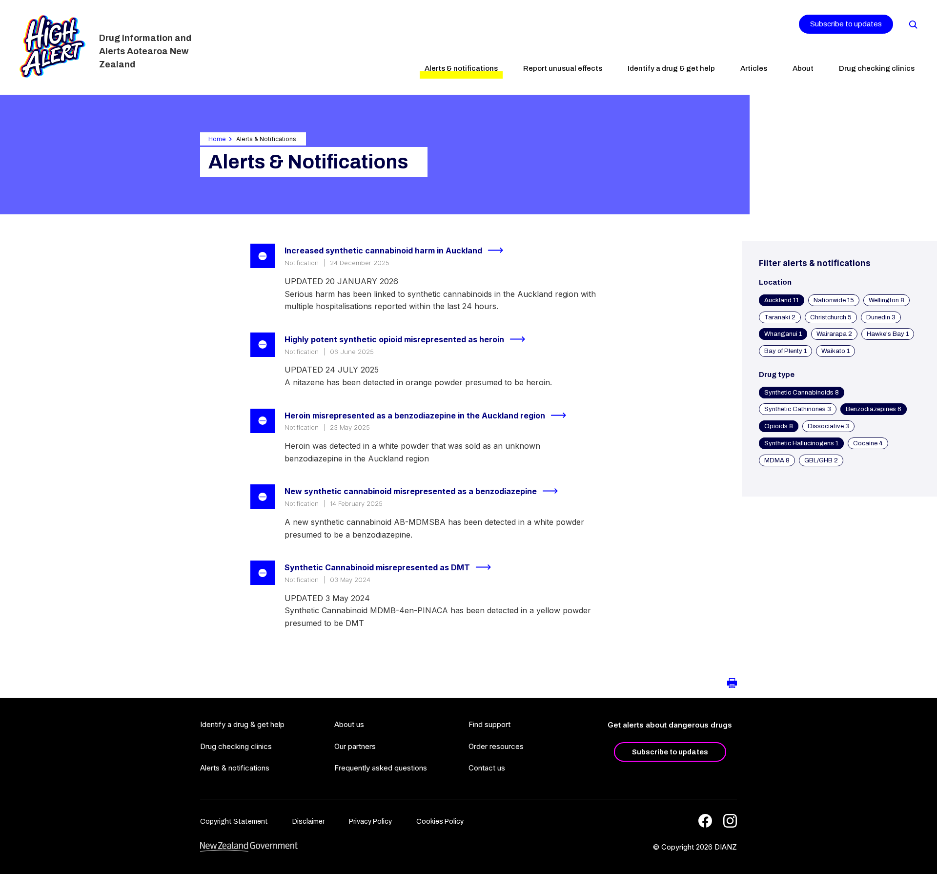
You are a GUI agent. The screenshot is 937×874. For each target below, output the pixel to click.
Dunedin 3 (881, 317)
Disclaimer (308, 821)
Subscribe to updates (846, 24)
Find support (489, 724)
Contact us (486, 767)
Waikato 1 (835, 351)
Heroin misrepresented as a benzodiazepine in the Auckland (415, 415)
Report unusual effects (562, 68)
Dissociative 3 (828, 426)
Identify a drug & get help (671, 68)
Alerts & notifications (461, 68)
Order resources (496, 746)
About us (349, 724)
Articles (753, 68)
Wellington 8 (886, 300)
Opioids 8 (778, 426)
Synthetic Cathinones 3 (797, 409)
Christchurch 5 (831, 317)
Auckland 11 (781, 300)
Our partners (355, 746)
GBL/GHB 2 (821, 460)
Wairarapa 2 (834, 334)
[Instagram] (730, 821)
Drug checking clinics (877, 68)
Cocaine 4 (868, 443)
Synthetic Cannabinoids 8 (801, 392)
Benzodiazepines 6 (873, 409)
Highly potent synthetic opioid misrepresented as (394, 339)
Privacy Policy (370, 821)
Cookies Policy (440, 821)
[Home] (52, 46)
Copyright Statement (234, 821)
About (803, 68)
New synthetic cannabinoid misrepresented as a (411, 491)
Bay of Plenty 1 (785, 351)
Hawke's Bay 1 (888, 334)
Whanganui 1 (783, 334)
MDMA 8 (777, 460)
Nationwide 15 (834, 300)
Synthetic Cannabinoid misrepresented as (377, 567)
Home (217, 139)
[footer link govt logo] (249, 847)
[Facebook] (705, 821)
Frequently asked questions (380, 767)
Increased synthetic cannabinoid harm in (383, 250)
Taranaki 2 (779, 317)
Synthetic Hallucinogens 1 (801, 443)
